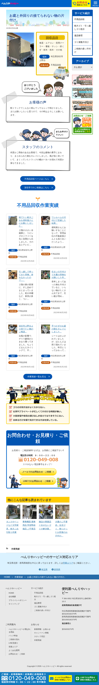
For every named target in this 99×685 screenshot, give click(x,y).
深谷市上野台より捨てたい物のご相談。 (26, 329)
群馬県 (57, 569)
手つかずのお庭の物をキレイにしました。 (59, 329)
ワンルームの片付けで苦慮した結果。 (59, 220)
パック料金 (13, 636)
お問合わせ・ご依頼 (17, 654)
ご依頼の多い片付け (82, 50)
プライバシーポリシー (18, 600)
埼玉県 (44, 569)
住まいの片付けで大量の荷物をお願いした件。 (59, 275)
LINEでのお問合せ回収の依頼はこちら (88, 678)
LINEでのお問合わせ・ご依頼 (37, 481)
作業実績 (15, 549)
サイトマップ (14, 604)
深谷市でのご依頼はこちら (36, 187)
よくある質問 (14, 650)
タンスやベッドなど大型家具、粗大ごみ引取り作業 (12, 527)
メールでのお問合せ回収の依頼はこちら (63, 678)
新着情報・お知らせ (42, 629)
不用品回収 (79, 19)
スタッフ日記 (39, 636)
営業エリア (68, 563)
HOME (7, 577)
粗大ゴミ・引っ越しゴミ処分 (82, 27)
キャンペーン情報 (41, 633)
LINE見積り (13, 643)
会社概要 (12, 597)
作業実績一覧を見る (36, 377)
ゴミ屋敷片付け (81, 42)
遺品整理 (78, 35)
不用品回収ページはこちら (36, 179)
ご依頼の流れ (14, 639)
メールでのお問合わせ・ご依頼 (36, 472)
